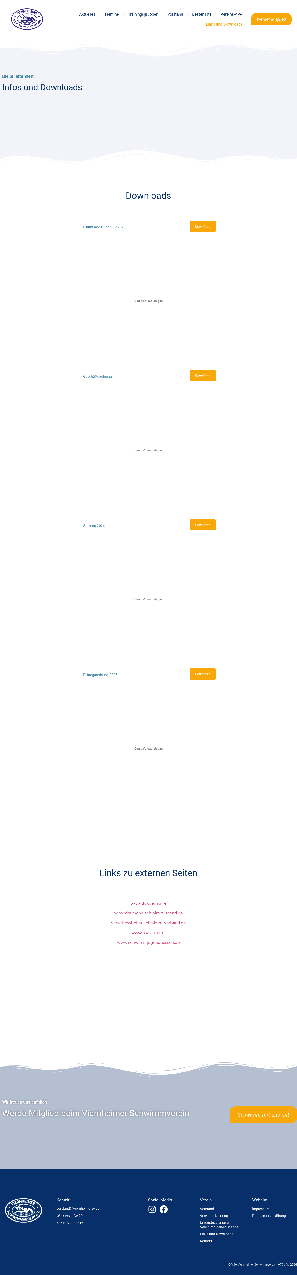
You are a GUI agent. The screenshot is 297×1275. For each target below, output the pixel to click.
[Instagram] (152, 1209)
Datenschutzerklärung (269, 1215)
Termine (111, 14)
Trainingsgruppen (143, 14)
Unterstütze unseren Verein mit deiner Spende (219, 1224)
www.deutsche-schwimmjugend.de (148, 913)
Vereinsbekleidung (214, 1215)
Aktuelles (87, 14)
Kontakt (206, 1240)
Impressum (260, 1208)
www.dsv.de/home (148, 904)
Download (202, 226)
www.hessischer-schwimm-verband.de (148, 923)
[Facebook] (164, 1209)
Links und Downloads (224, 24)
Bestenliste (202, 14)
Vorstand (175, 14)
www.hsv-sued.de (148, 933)
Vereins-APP (231, 14)
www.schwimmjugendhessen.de (148, 943)
